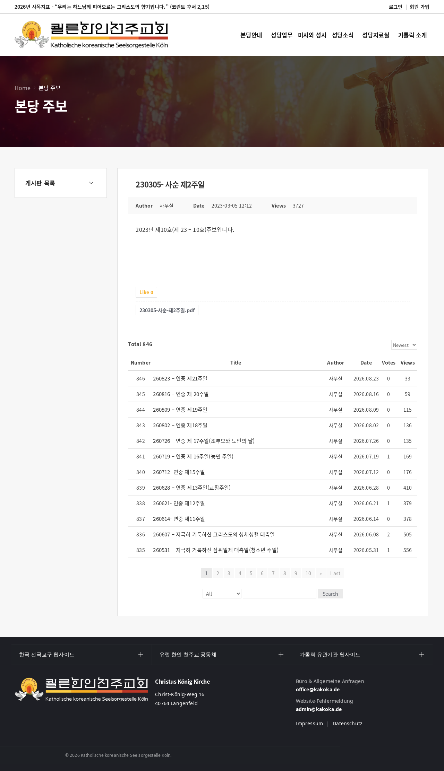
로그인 (395, 6)
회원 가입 (419, 6)
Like (146, 292)
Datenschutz (347, 723)
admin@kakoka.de (319, 709)
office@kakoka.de (318, 689)
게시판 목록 (40, 182)
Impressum (309, 723)
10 (308, 573)
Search (330, 593)
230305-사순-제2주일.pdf (167, 310)
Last (335, 573)
